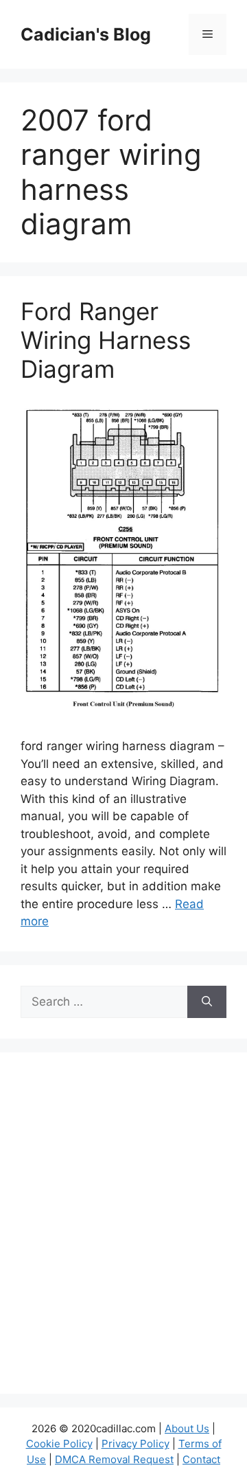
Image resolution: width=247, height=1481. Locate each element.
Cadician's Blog (86, 34)
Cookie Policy (59, 1443)
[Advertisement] (123, 1231)
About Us (187, 1428)
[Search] (206, 1002)
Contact (201, 1459)
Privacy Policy (135, 1443)
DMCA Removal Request (114, 1459)
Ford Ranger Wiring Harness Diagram (106, 340)
